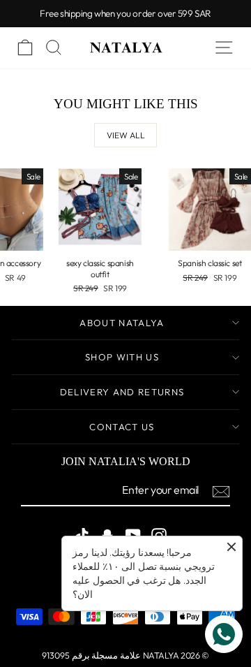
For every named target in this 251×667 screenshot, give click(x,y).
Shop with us (122, 356)
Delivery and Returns (122, 391)
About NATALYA (121, 322)
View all (126, 135)
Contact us (121, 426)
